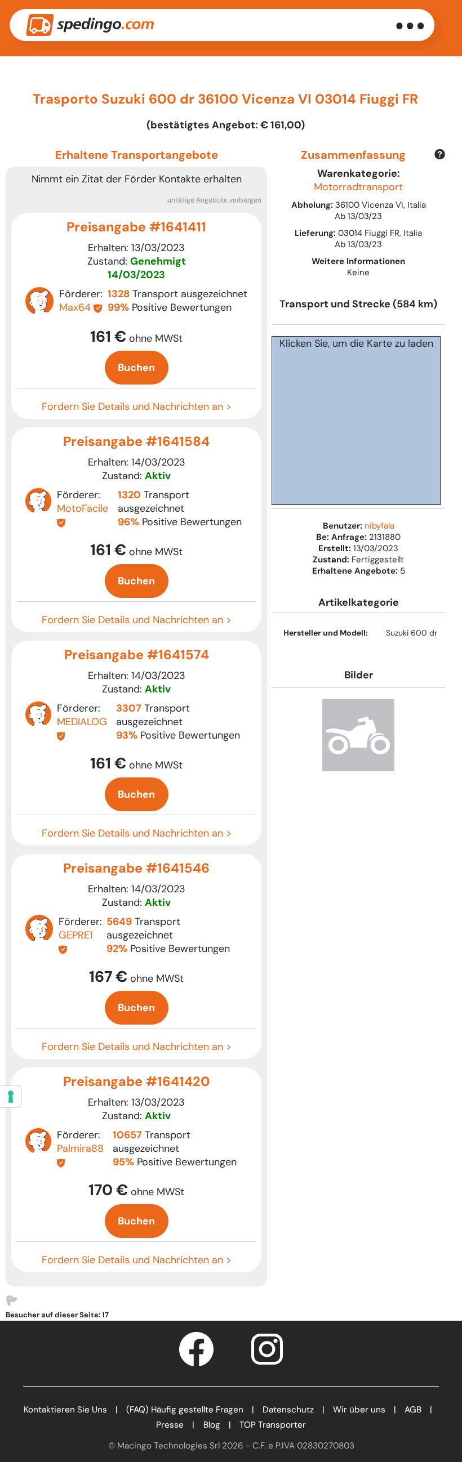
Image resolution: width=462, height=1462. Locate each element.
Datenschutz (288, 1409)
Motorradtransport (358, 187)
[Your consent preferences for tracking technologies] (10, 1096)
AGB (413, 1409)
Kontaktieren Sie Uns (65, 1409)
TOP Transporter (272, 1424)
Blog (211, 1424)
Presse (170, 1424)
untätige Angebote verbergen (214, 199)
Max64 (75, 307)
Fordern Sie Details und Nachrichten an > (137, 406)
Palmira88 (80, 1148)
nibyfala (379, 525)
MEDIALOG (82, 721)
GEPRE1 (76, 935)
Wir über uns (359, 1409)
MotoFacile (82, 508)
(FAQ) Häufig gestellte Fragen (184, 1409)
